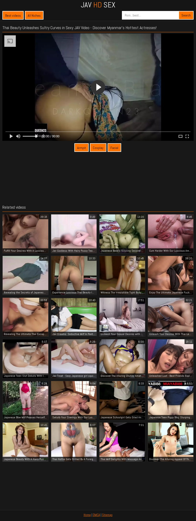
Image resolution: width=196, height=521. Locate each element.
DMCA (96, 515)
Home (87, 515)
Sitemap (107, 515)
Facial (114, 148)
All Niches (34, 15)
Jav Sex (98, 5)
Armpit (81, 148)
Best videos (13, 15)
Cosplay (98, 148)
